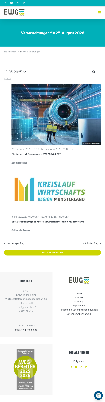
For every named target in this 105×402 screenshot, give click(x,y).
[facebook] (71, 367)
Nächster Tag (90, 243)
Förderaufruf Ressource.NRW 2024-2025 (36, 154)
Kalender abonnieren (52, 252)
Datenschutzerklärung (79, 313)
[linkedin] (86, 367)
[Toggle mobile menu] (99, 13)
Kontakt (79, 297)
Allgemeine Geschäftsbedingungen (79, 309)
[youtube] (76, 367)
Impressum (79, 305)
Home (20, 51)
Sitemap (78, 301)
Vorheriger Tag (15, 243)
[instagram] (81, 367)
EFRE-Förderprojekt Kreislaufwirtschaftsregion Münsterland (47, 221)
